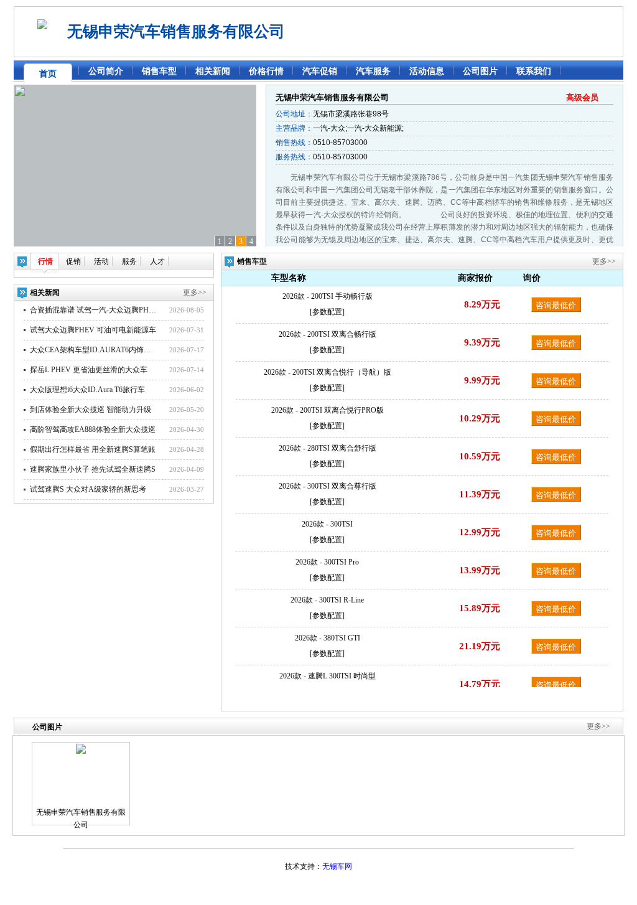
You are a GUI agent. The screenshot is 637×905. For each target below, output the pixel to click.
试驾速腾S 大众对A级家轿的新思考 (88, 489)
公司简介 (105, 71)
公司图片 (480, 71)
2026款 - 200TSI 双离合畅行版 (327, 334)
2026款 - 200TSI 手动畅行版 (327, 296)
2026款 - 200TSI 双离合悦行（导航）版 (327, 372)
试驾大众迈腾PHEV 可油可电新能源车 (93, 330)
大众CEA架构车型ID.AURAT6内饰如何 (94, 349)
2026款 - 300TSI (327, 524)
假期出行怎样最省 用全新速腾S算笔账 (93, 449)
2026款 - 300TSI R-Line (327, 600)
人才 (157, 261)
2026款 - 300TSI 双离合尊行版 (327, 486)
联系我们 (533, 71)
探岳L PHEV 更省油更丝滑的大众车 (88, 369)
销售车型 (159, 71)
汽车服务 (373, 71)
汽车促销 (319, 71)
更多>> (195, 292)
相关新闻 (212, 71)
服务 (129, 261)
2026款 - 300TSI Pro (327, 562)
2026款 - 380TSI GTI (327, 638)
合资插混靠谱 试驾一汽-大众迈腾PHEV (94, 310)
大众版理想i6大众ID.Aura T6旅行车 (87, 389)
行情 (45, 261)
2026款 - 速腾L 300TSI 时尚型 (327, 676)
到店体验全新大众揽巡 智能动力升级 (90, 409)
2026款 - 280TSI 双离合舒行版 (327, 448)
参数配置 (327, 311)
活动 (101, 261)
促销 (73, 261)
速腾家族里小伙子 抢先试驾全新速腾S (93, 469)
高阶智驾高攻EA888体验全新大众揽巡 (93, 429)
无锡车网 (337, 866)
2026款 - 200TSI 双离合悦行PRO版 (327, 410)
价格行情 (266, 71)
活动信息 (426, 71)
